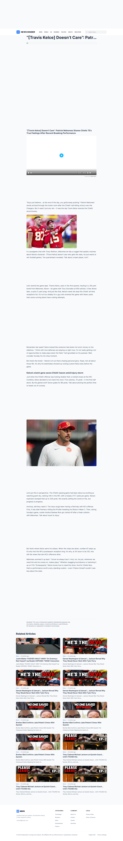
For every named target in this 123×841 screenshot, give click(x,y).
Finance (57, 826)
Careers (73, 820)
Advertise (73, 823)
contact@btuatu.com (22, 820)
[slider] (53, 173)
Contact (73, 817)
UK (51, 32)
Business (56, 32)
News (40, 32)
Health (70, 32)
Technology (58, 814)
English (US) (92, 834)
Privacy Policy (90, 814)
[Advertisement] (61, 14)
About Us (73, 814)
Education (78, 32)
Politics (63, 32)
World (46, 32)
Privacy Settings (102, 834)
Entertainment (59, 823)
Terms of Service (90, 817)
